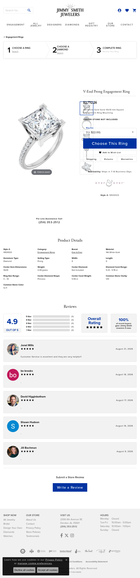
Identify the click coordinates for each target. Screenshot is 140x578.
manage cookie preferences (35, 563)
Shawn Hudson (30, 422)
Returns (108, 159)
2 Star (28, 326)
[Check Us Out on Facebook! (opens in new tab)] (61, 535)
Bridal (6, 524)
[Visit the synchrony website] (114, 551)
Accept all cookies (47, 570)
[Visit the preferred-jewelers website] (101, 551)
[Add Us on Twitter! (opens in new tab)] (67, 535)
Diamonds (72, 24)
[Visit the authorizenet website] (23, 551)
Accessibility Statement (97, 561)
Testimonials (32, 536)
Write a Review (70, 487)
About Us (31, 520)
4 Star (28, 319)
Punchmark (76, 572)
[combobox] (14, 10)
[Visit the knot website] (89, 551)
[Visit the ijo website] (53, 551)
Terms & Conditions (73, 561)
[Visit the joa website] (78, 551)
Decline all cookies (24, 570)
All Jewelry (36, 24)
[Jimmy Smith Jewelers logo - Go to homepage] (70, 10)
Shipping (91, 159)
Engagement (16, 24)
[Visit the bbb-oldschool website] (31, 551)
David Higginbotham (33, 397)
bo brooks (27, 371)
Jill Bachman (29, 448)
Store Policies (33, 532)
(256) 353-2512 (49, 222)
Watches (8, 536)
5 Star (28, 316)
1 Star (28, 330)
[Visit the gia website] (41, 551)
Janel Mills (27, 345)
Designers (54, 24)
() (72, 316)
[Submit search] (29, 10)
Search (15, 51)
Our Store (110, 24)
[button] (119, 10)
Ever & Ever (77, 252)
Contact (127, 24)
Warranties (127, 159)
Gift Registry (91, 24)
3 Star (28, 323)
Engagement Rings (15, 37)
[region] (41, 138)
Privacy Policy (33, 528)
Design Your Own (12, 528)
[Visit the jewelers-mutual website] (66, 551)
